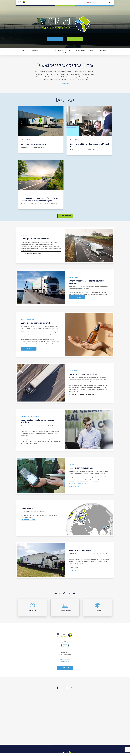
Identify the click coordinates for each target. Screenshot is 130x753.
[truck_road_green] (40, 160)
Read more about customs (79, 483)
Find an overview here (28, 519)
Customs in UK (75, 486)
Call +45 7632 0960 (65, 659)
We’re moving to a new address (33, 144)
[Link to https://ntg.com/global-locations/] (109, 2)
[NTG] (21, 1)
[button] (41, 253)
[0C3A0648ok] (89, 106)
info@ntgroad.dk (65, 661)
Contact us (72, 570)
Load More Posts (65, 215)
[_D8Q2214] (40, 106)
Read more (65, 84)
